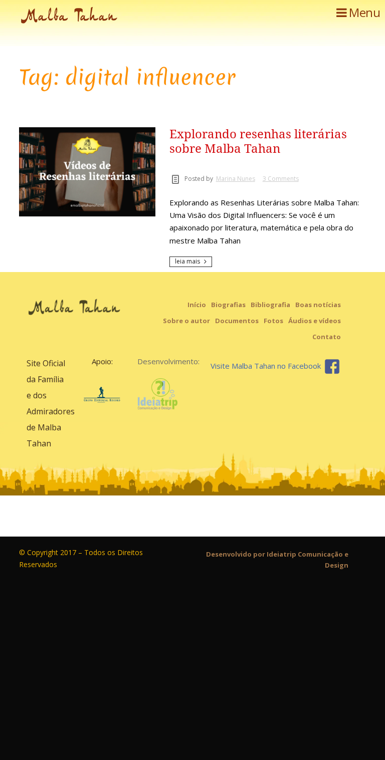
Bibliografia (270, 304)
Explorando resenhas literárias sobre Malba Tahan (258, 141)
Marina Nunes (235, 178)
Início (196, 304)
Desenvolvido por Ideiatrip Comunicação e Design (277, 560)
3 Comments (281, 178)
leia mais (187, 261)
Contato (326, 336)
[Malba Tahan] (94, 17)
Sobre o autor (186, 320)
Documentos (237, 320)
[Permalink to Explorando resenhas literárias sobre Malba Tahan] (87, 131)
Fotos (273, 320)
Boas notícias (318, 304)
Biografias (228, 304)
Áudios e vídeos (314, 320)
